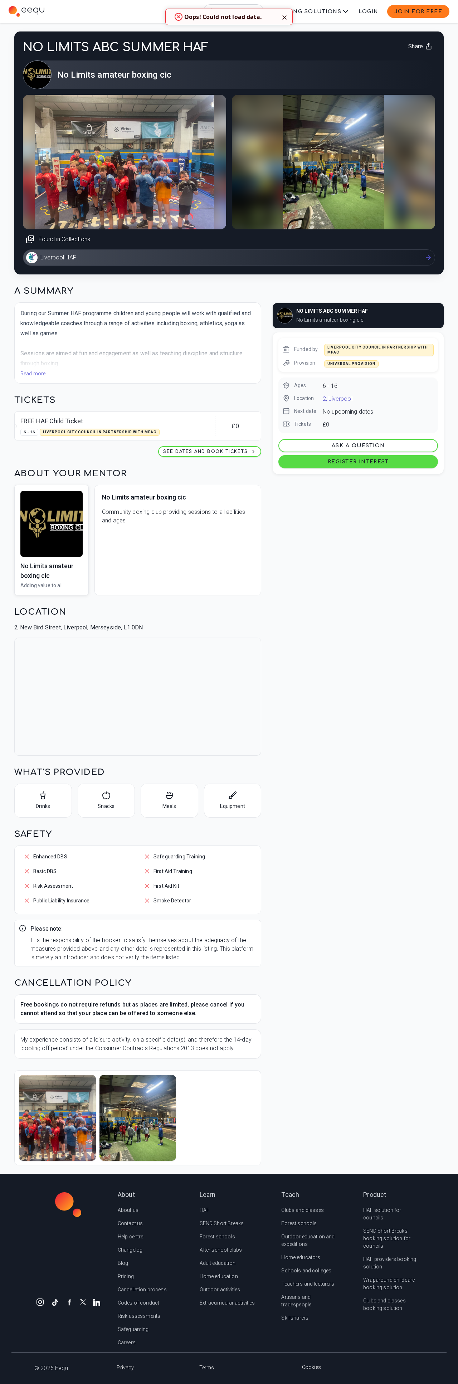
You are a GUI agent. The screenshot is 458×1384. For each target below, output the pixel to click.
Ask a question (358, 445)
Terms (206, 1367)
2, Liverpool (337, 398)
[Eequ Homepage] (26, 11)
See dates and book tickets (205, 451)
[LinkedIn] (96, 1301)
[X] (83, 1301)
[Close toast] (284, 17)
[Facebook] (69, 1301)
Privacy (125, 1367)
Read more (32, 373)
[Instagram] (40, 1302)
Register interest (358, 461)
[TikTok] (55, 1301)
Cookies (311, 1367)
